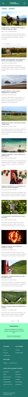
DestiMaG (17, 371)
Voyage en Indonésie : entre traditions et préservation (13, 155)
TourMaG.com (6, 371)
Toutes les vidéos (6, 355)
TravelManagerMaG (7, 381)
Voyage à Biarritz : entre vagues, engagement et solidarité (10, 91)
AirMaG (4, 374)
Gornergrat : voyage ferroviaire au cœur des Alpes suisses (13, 277)
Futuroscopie (17, 374)
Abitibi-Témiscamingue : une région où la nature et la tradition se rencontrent (13, 60)
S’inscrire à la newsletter (13, 336)
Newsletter (5, 363)
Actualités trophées (19, 352)
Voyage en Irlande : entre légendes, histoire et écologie (11, 247)
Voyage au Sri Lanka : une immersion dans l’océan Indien (13, 123)
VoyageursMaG (18, 384)
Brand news (5, 352)
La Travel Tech (18, 377)
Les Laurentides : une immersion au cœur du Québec (13, 216)
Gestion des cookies (7, 394)
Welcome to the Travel (7, 384)
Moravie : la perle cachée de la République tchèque (13, 307)
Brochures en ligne (7, 377)
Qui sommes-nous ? (13, 363)
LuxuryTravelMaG (18, 381)
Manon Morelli (13, 31)
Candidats (17, 350)
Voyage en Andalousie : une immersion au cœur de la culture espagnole (13, 186)
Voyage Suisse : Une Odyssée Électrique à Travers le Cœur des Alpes (13, 28)
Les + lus (5, 350)
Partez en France (6, 379)
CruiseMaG (17, 379)
